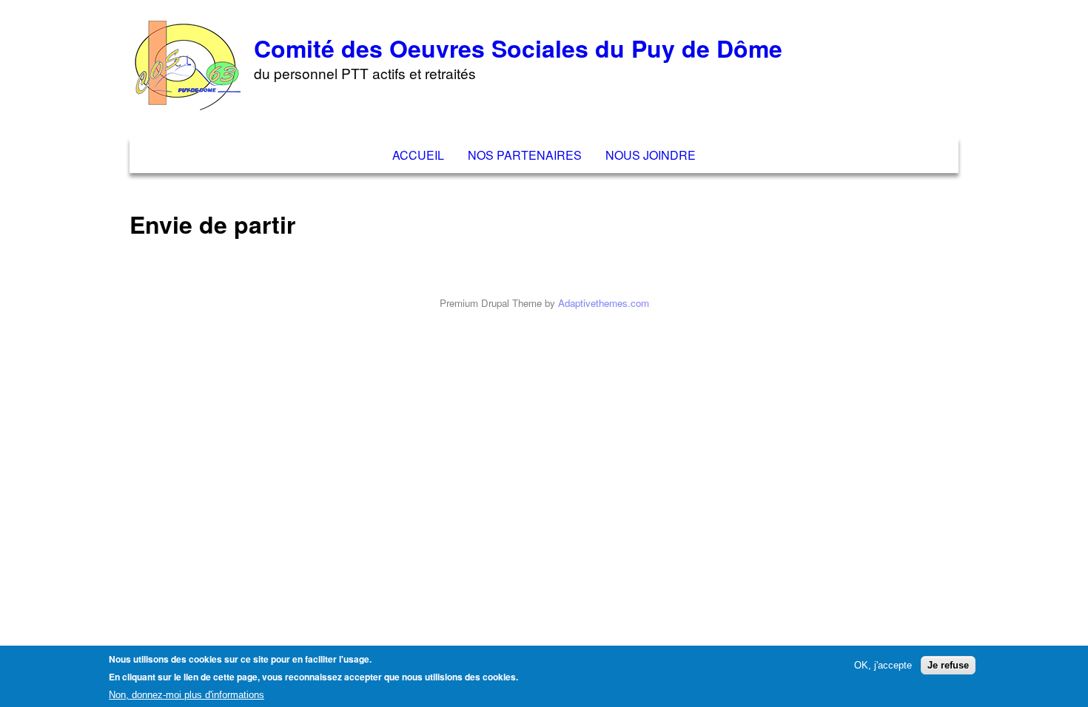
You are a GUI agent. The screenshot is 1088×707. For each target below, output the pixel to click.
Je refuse (948, 664)
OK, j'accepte (883, 664)
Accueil (418, 154)
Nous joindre (650, 154)
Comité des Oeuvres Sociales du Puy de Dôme (518, 48)
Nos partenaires (525, 154)
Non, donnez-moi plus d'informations (186, 694)
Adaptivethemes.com (603, 303)
